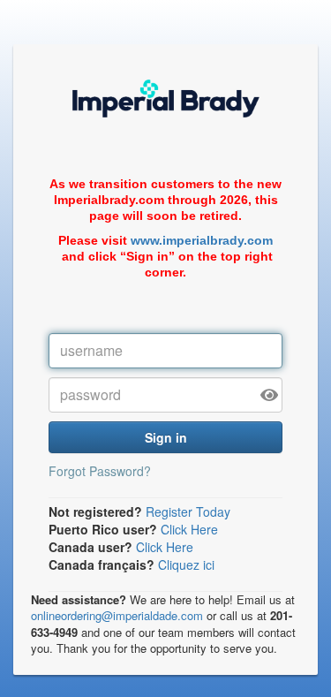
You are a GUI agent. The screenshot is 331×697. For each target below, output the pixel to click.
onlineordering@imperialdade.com (117, 615)
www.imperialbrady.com (202, 240)
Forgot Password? (100, 471)
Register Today (188, 511)
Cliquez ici (186, 564)
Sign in (166, 437)
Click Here (189, 529)
